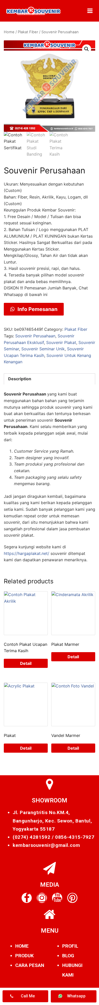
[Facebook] (27, 898)
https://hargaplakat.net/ (26, 553)
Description (19, 378)
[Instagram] (42, 898)
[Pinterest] (72, 898)
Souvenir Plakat (61, 342)
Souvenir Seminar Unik (43, 348)
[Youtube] (57, 898)
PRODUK (24, 956)
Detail (25, 663)
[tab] (49, 379)
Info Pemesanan (36, 309)
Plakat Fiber (28, 32)
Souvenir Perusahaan (35, 335)
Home (9, 32)
